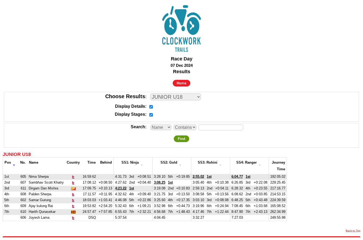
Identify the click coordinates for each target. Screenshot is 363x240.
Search (138, 127)
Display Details (130, 106)
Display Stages (130, 114)
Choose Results (125, 96)
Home (181, 83)
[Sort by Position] (13, 163)
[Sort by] (141, 163)
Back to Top (353, 230)
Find (181, 139)
